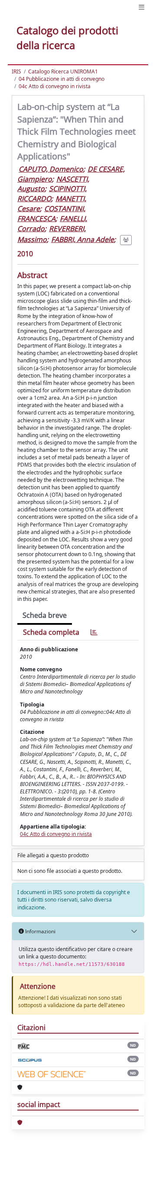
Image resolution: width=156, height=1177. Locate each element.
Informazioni (39, 931)
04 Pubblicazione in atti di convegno (61, 79)
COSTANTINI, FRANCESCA (51, 213)
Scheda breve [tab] (45, 615)
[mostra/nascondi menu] (141, 7)
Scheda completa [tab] (51, 632)
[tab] (94, 632)
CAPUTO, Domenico (51, 169)
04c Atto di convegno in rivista (55, 86)
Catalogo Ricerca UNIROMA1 (63, 71)
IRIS (16, 71)
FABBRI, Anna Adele (82, 239)
